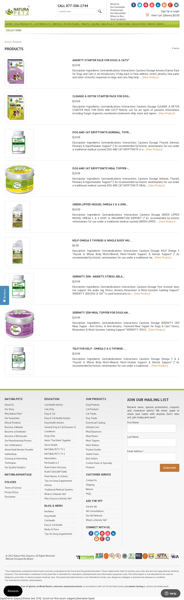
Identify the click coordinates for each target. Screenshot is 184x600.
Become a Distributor (15, 431)
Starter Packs (92, 454)
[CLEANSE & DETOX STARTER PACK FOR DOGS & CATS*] (15, 121)
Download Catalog (95, 422)
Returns (89, 489)
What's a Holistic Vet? (96, 520)
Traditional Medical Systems (58, 489)
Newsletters (50, 458)
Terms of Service (13, 487)
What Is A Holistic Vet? (55, 494)
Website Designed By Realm (19, 558)
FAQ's (88, 493)
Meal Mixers (92, 436)
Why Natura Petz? (13, 413)
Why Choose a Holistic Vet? (58, 498)
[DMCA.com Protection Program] (85, 558)
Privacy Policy (11, 492)
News (160, 24)
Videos (151, 24)
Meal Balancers (94, 431)
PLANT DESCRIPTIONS (55, 471)
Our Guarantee (117, 7)
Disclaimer (10, 496)
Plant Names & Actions (56, 476)
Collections (13, 30)
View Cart (156, 15)
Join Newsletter (118, 13)
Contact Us (91, 480)
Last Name (133, 436)
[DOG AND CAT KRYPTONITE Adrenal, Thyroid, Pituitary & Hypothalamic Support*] (19, 157)
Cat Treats (91, 413)
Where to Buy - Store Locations (118, 18)
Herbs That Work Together (57, 440)
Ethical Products (13, 422)
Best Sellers (92, 458)
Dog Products (23, 24)
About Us (114, 4)
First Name (133, 422)
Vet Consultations (95, 511)
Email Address (135, 451)
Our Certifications (13, 445)
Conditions (123, 24)
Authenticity (11, 454)
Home (9, 24)
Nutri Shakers (92, 445)
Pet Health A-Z (51, 462)
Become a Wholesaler (16, 436)
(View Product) (150, 77)
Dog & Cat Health (53, 524)
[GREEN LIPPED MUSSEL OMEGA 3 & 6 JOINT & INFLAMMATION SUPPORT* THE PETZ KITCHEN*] (17, 229)
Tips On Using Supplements (58, 533)
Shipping (90, 484)
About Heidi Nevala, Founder (19, 449)
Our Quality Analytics (15, 467)
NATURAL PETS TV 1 (54, 449)
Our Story (9, 409)
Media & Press (51, 529)
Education (138, 24)
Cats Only (49, 409)
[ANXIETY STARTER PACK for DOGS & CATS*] (15, 85)
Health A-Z (107, 24)
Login (176, 11)
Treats (85, 24)
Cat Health (49, 520)
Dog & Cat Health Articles (57, 418)
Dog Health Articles (54, 422)
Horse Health (51, 444)
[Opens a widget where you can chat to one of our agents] (170, 593)
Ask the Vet (91, 506)
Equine (95, 24)
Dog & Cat (49, 413)
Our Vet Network (94, 515)
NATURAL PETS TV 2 (54, 453)
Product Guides (93, 449)
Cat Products (42, 24)
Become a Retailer (14, 427)
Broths (57, 24)
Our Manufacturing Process (18, 440)
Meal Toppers (93, 440)
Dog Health (50, 515)
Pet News (49, 511)
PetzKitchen (71, 24)
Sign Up (165, 11)
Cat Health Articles (53, 404)
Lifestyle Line (92, 427)
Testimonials (116, 10)
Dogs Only (49, 435)
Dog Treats (91, 418)
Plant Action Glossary (55, 467)
